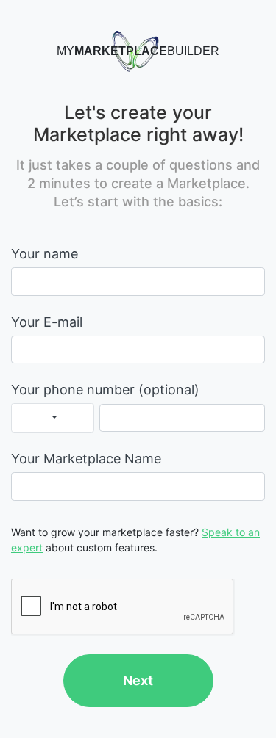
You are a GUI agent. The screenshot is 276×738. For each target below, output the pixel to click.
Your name (44, 253)
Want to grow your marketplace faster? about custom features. (135, 540)
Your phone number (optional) (105, 389)
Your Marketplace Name (86, 458)
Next (138, 680)
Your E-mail (46, 322)
